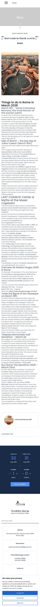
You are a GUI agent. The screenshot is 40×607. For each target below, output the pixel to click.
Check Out (26, 454)
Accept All (20, 593)
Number (13, 470)
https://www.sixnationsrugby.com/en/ (23, 291)
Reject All (20, 603)
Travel (25, 33)
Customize (20, 598)
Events (14, 33)
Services (20, 33)
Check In (13, 454)
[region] (20, 591)
